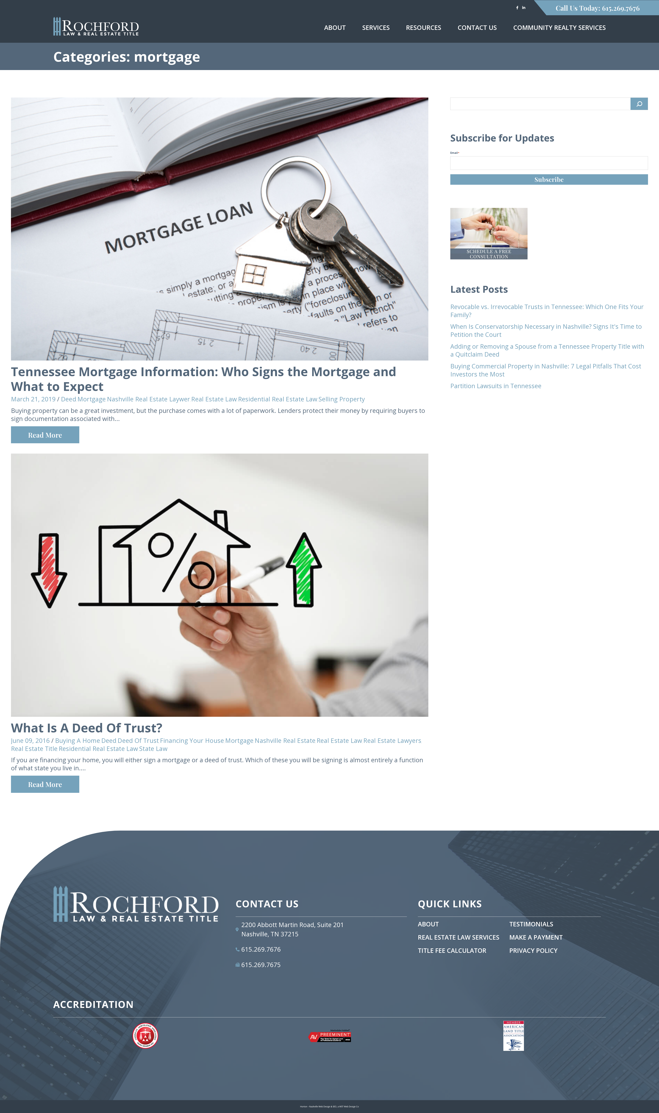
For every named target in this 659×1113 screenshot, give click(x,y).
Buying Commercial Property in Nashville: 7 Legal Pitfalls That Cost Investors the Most (545, 370)
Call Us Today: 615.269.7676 (598, 7)
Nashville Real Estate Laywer (148, 399)
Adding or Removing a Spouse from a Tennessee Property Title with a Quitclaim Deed (547, 350)
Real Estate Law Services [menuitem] (458, 937)
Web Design (350, 1106)
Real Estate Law (214, 399)
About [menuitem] (335, 27)
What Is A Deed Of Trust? (86, 727)
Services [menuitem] (376, 27)
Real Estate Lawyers (392, 740)
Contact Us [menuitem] (477, 27)
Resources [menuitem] (423, 27)
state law (153, 748)
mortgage (91, 399)
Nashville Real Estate (285, 740)
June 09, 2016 (30, 740)
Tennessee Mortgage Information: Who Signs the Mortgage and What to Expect (203, 379)
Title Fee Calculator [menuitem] (452, 951)
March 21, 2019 (33, 399)
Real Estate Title (34, 748)
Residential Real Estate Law (277, 399)
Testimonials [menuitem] (531, 924)
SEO (335, 1106)
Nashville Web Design (319, 1106)
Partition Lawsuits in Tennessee (495, 386)
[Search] (639, 104)
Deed (68, 399)
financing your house (192, 740)
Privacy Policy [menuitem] (533, 951)
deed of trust (138, 740)
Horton (303, 1106)
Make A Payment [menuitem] (536, 937)
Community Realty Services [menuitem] (559, 27)
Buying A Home (77, 740)
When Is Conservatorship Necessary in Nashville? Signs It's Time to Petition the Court (546, 330)
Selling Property (342, 399)
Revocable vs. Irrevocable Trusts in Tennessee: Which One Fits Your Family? (547, 310)
